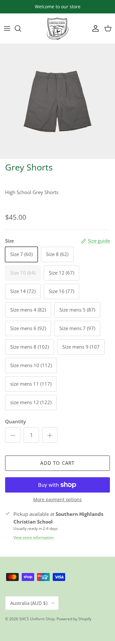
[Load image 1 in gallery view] (57, 101)
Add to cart (57, 463)
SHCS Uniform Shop (37, 619)
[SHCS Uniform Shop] (58, 29)
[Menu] (7, 28)
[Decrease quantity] (12, 435)
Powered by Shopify (74, 619)
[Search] (21, 28)
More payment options (57, 499)
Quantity (15, 421)
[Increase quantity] (49, 435)
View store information (33, 537)
